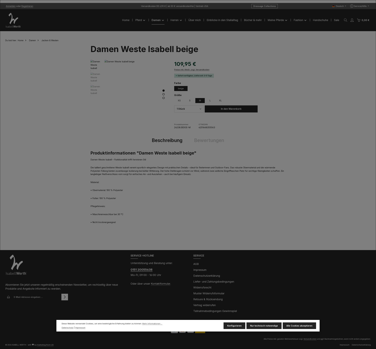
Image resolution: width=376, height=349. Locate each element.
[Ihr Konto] (352, 20)
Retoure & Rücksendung (208, 299)
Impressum (200, 269)
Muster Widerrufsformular (208, 293)
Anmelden (11, 6)
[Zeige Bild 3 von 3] (163, 98)
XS (179, 100)
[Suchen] (346, 20)
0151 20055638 (141, 269)
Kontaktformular (160, 283)
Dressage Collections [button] (264, 6)
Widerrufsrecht (202, 287)
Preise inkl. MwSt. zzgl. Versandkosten (191, 69)
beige (181, 88)
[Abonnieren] (64, 297)
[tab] (167, 140)
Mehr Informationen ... (152, 323)
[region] (129, 92)
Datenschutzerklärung (206, 275)
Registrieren (27, 6)
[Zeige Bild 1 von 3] (163, 90)
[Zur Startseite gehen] (13, 20)
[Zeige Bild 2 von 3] (163, 94)
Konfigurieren (234, 325)
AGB (196, 263)
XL (220, 100)
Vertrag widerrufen (204, 305)
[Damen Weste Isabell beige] (136, 92)
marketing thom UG (45, 345)
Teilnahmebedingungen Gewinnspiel (215, 311)
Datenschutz (67, 328)
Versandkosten (310, 339)
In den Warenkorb (231, 108)
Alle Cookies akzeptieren (299, 325)
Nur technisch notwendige (264, 325)
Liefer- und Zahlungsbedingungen (213, 281)
